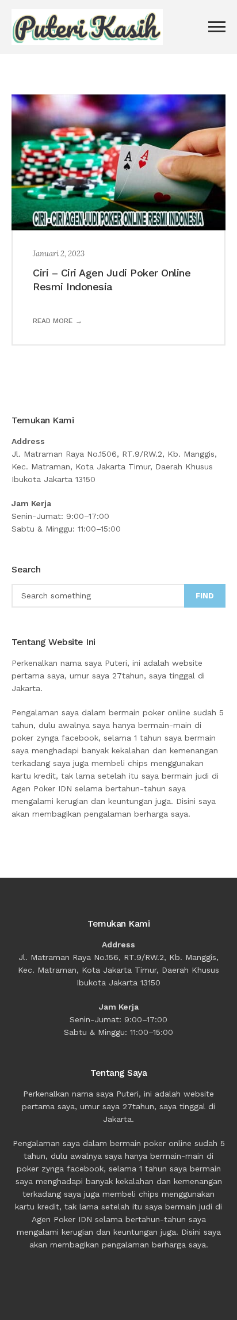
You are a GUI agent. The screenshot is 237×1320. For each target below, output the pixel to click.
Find (205, 595)
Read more (52, 321)
